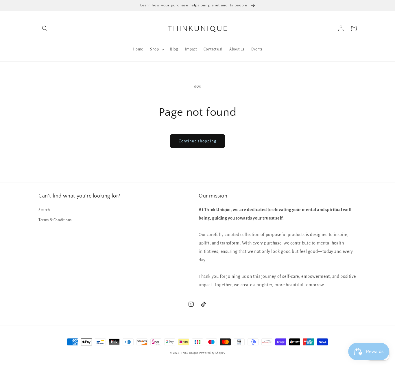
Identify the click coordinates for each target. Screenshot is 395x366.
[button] (44, 28)
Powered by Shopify (212, 352)
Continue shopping (197, 141)
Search (44, 210)
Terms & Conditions (55, 220)
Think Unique (189, 352)
